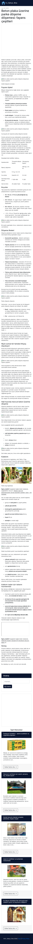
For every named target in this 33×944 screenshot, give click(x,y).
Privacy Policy (25, 938)
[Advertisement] (16, 40)
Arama (8, 686)
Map (19, 938)
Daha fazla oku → (10, 767)
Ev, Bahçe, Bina (11, 3)
